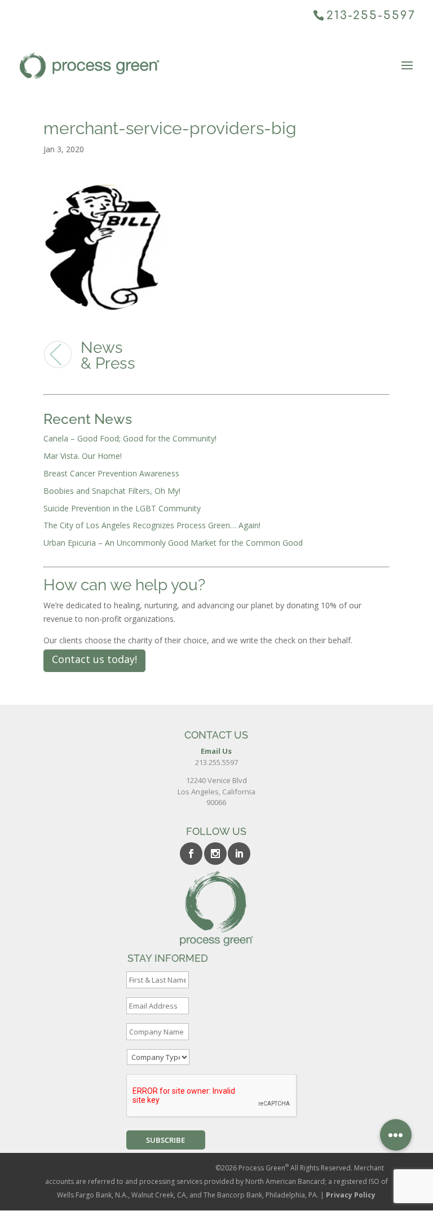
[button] (396, 1135)
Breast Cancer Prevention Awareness (111, 473)
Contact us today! (94, 659)
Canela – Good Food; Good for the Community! (129, 438)
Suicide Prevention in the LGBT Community (122, 508)
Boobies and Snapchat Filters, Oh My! (111, 490)
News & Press (108, 355)
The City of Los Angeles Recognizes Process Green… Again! (151, 525)
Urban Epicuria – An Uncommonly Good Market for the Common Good (173, 542)
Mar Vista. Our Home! (82, 455)
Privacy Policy (350, 1195)
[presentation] (212, 1096)
